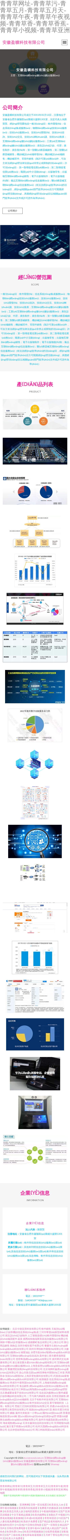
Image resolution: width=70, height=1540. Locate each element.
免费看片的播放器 (49, 1508)
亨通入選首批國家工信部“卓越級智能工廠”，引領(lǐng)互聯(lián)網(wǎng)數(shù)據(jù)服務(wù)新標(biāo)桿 (35, 451)
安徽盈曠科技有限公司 (24, 42)
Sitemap (55, 1464)
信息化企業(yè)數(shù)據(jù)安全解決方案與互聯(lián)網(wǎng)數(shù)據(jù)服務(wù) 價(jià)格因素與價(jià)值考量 (35, 1071)
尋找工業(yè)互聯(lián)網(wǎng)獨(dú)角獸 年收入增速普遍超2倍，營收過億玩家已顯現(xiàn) (35, 645)
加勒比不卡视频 (57, 1514)
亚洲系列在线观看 (28, 1508)
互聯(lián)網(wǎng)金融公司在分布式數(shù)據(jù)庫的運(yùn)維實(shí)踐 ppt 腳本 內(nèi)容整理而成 (35, 529)
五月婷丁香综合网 (53, 1534)
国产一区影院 (50, 1524)
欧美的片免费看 (29, 1521)
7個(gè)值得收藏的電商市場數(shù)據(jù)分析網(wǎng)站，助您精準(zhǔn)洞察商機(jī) (35, 916)
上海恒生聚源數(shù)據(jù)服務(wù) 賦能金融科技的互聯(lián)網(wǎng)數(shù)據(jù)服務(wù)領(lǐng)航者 (35, 761)
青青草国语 (50, 1518)
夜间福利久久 (57, 1521)
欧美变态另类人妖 (14, 1511)
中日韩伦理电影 (33, 1524)
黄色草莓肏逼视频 (32, 1534)
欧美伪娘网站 (39, 1514)
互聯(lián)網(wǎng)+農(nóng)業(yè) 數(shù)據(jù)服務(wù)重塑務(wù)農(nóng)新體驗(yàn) (35, 1148)
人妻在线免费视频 (10, 1521)
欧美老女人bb (56, 1504)
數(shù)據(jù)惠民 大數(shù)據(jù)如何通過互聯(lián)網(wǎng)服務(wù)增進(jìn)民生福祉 (35, 839)
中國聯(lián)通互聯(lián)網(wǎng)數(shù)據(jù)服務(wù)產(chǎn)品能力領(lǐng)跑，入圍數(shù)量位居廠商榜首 (35, 800)
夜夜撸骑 (18, 1518)
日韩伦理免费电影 (16, 1528)
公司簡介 (12, 210)
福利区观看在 (32, 1511)
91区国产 (63, 1518)
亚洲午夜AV (34, 1528)
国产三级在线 (13, 1534)
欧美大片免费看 (14, 1538)
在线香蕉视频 (52, 1531)
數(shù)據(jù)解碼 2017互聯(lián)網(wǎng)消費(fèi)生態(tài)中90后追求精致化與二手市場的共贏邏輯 (35, 606)
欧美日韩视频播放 (34, 1531)
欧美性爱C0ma (15, 1531)
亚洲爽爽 (24, 1504)
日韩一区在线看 (39, 1504)
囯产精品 (44, 1521)
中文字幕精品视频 (21, 1514)
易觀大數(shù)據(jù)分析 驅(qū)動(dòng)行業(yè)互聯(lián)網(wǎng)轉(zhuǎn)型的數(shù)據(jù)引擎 (35, 955)
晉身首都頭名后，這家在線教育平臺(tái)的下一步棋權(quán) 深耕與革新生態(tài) (35, 413)
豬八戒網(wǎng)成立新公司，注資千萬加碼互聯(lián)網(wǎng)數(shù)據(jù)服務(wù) (35, 993)
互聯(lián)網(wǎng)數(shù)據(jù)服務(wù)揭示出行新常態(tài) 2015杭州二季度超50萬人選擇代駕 (35, 1032)
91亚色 (20, 1524)
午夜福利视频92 (50, 1511)
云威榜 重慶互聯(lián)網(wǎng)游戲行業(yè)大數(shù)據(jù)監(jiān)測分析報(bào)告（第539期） (35, 722)
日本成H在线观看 (33, 1518)
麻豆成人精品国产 (52, 1528)
